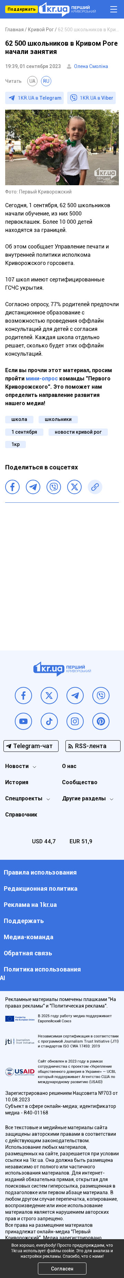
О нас (69, 766)
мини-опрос (42, 378)
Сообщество (79, 782)
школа (19, 419)
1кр (15, 444)
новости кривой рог (78, 432)
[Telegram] (33, 487)
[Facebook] (12, 487)
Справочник (21, 814)
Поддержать (21, 9)
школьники (58, 419)
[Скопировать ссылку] (95, 487)
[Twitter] (74, 487)
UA (32, 81)
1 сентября (24, 432)
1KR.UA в (39, 98)
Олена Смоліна (91, 66)
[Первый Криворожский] (67, 9)
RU (46, 81)
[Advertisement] (62, 571)
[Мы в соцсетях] (23, 695)
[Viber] (53, 487)
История (16, 782)
